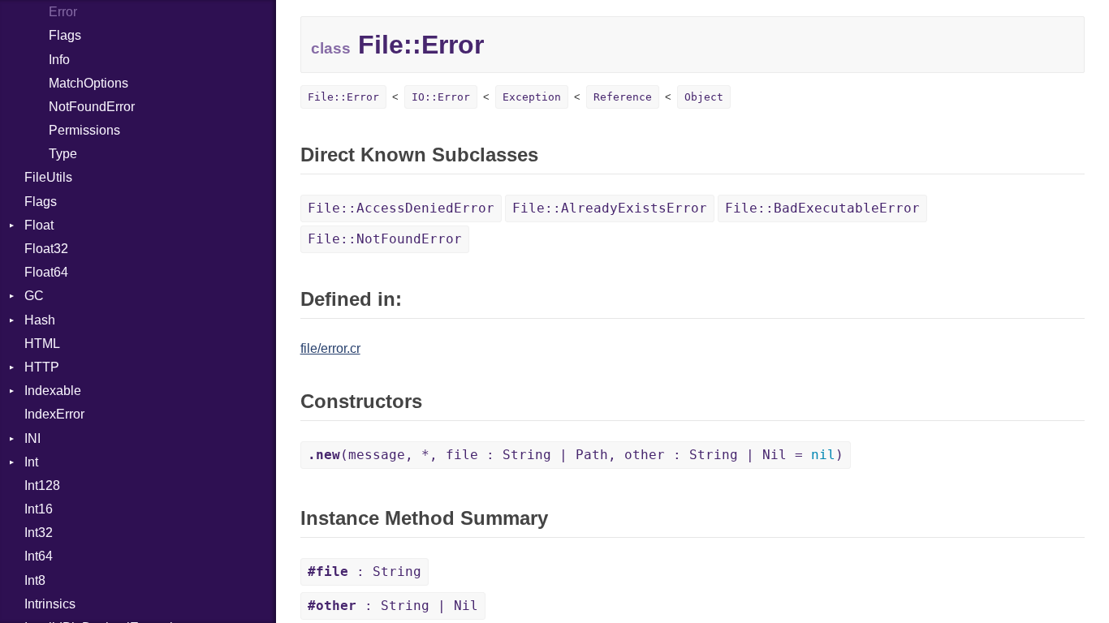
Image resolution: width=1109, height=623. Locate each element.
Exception (532, 97)
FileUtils (48, 177)
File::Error (343, 97)
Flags (65, 35)
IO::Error (441, 97)
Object (703, 97)
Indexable (52, 390)
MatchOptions (88, 83)
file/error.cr (330, 348)
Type (63, 154)
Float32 (46, 249)
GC (34, 296)
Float (39, 225)
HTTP (41, 367)
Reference (622, 97)
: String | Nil (393, 605)
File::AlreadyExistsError (609, 208)
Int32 (38, 532)
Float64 (46, 272)
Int (31, 462)
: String (364, 571)
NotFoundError (92, 107)
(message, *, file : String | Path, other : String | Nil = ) (576, 454)
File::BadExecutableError (822, 208)
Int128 (42, 485)
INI (32, 438)
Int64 (38, 556)
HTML (42, 343)
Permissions (84, 130)
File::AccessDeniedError (401, 208)
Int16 (38, 509)
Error (63, 12)
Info (59, 60)
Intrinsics (50, 604)
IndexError (54, 414)
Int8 (34, 580)
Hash (39, 320)
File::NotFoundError (385, 239)
